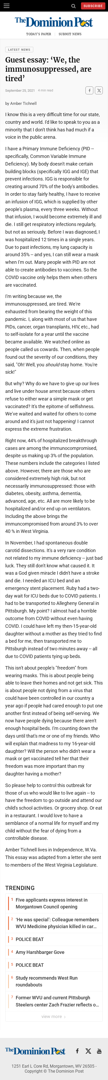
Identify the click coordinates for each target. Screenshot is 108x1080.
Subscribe (93, 6)
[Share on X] (98, 90)
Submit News (70, 34)
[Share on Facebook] (89, 90)
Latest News (19, 50)
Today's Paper (38, 34)
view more (52, 1016)
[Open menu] (6, 6)
